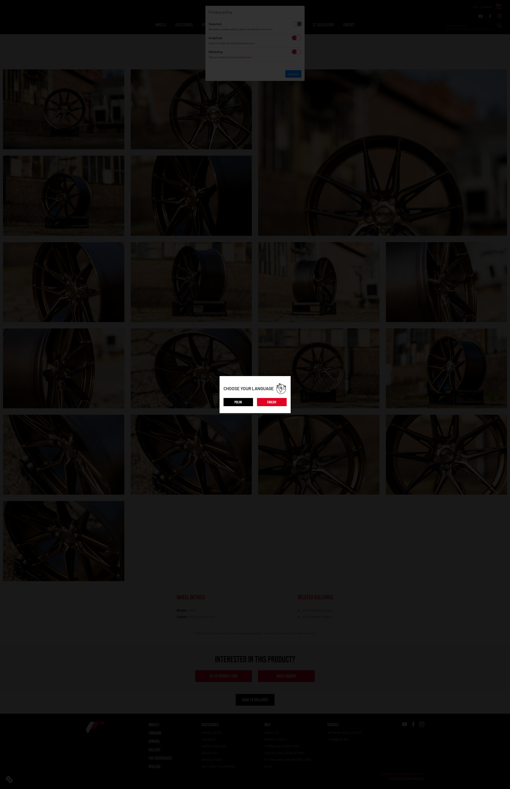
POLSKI (238, 402)
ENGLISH (271, 402)
